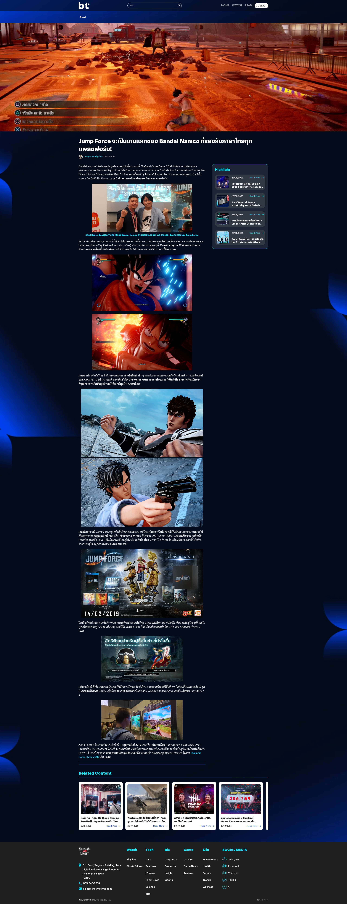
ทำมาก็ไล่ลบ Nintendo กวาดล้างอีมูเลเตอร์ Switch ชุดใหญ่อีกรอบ (247, 205)
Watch (237, 5)
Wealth (169, 880)
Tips (148, 893)
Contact (261, 5)
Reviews (188, 873)
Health (207, 866)
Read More (254, 178)
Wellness (208, 886)
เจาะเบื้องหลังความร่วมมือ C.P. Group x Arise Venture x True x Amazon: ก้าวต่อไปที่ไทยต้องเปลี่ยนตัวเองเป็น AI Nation (247, 225)
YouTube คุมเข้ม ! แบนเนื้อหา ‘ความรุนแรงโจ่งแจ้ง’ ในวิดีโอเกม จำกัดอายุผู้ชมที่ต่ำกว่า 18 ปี (146, 821)
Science (150, 886)
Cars (148, 859)
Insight (169, 873)
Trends (207, 880)
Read (248, 5)
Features (151, 866)
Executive (170, 866)
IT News (150, 873)
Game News (191, 866)
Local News (152, 880)
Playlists (131, 859)
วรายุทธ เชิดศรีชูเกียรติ (94, 156)
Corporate (171, 859)
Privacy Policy (262, 900)
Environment (210, 859)
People (207, 873)
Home (225, 5)
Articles (188, 859)
